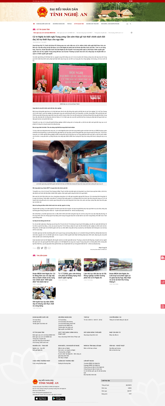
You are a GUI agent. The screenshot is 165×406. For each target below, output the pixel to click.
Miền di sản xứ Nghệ (64, 348)
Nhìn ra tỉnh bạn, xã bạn (90, 348)
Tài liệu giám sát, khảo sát (40, 323)
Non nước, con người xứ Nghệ (110, 23)
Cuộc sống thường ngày (39, 363)
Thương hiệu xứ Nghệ (64, 352)
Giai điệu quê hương (115, 348)
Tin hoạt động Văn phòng (65, 321)
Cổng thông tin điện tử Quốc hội (93, 369)
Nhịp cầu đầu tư (113, 335)
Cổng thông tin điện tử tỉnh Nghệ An (94, 367)
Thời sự (69, 23)
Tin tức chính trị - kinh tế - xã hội (93, 320)
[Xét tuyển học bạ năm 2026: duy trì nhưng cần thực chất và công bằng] (44, 292)
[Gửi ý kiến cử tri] (163, 258)
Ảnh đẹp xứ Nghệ (63, 357)
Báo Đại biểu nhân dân (90, 374)
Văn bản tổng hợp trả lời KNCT (84, 32)
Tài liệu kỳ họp (37, 321)
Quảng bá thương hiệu (64, 363)
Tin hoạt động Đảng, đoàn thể (66, 323)
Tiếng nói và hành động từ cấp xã (118, 320)
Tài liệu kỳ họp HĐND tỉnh (65, 325)
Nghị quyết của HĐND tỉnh (65, 329)
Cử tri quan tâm (79, 23)
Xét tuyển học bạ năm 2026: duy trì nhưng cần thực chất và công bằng (43, 304)
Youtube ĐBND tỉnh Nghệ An (92, 363)
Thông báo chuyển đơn (100, 32)
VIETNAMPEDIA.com (94, 402)
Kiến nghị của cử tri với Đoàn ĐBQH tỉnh (44, 32)
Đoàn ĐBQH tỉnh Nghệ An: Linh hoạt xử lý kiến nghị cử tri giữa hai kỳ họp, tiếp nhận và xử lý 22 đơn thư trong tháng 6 (120, 278)
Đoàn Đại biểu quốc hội (43, 23)
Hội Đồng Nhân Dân (59, 23)
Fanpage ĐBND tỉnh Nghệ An (92, 365)
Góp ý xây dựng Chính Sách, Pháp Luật (69, 337)
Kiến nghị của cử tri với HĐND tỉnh (66, 32)
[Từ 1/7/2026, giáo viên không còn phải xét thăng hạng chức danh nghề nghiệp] (69, 264)
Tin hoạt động (37, 320)
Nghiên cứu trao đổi (92, 23)
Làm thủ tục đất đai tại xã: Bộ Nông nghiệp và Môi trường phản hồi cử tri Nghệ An (95, 276)
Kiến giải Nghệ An (37, 350)
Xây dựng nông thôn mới (91, 335)
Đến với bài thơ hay (114, 350)
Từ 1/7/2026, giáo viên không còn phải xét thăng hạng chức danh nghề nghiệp (69, 276)
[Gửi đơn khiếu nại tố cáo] (163, 306)
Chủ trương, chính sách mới (115, 32)
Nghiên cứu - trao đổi (39, 348)
